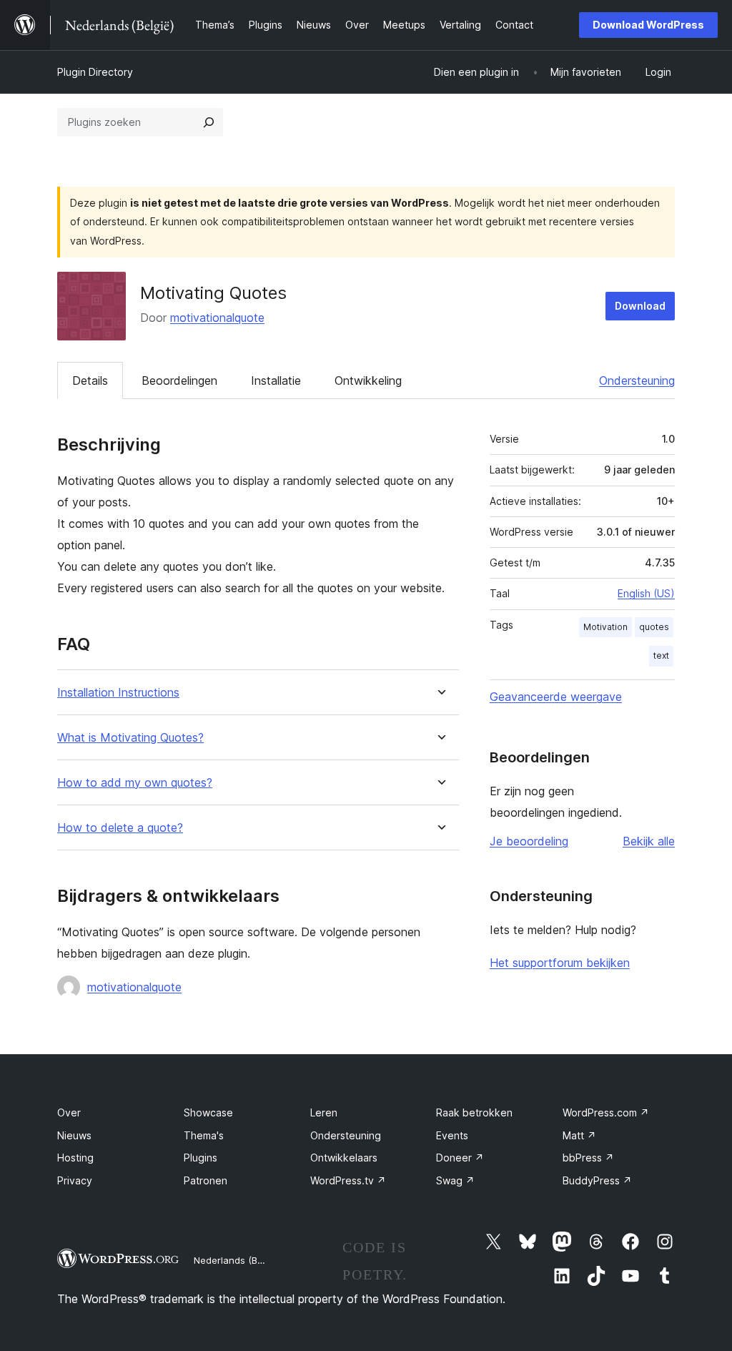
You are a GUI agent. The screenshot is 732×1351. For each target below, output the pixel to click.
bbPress (588, 1157)
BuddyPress (597, 1180)
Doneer (460, 1157)
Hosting (75, 1157)
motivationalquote (217, 317)
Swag (455, 1180)
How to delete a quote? (120, 828)
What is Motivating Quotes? (130, 738)
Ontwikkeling (368, 380)
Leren (323, 1112)
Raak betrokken (474, 1112)
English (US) (646, 593)
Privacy (74, 1180)
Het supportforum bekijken (560, 962)
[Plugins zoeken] (208, 122)
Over (69, 1112)
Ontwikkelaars (343, 1157)
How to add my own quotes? (134, 783)
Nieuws (74, 1135)
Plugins (200, 1157)
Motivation (605, 627)
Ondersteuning (637, 380)
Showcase (208, 1112)
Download (640, 306)
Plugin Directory (95, 72)
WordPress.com (606, 1112)
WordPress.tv (348, 1180)
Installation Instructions (118, 692)
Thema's (204, 1135)
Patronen (205, 1180)
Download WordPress (648, 25)
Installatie (276, 380)
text (661, 655)
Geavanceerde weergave (556, 696)
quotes (654, 627)
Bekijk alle (649, 841)
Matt (579, 1135)
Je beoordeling (529, 841)
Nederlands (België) (238, 1260)
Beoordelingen (179, 380)
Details (90, 380)
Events (452, 1135)
